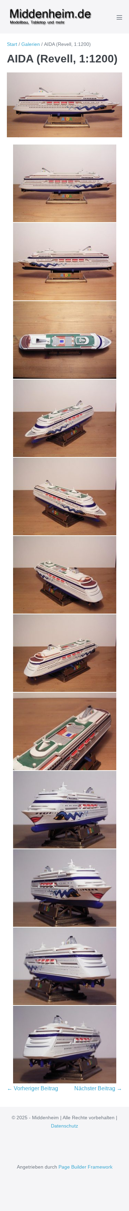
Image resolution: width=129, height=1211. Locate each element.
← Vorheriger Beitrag (32, 1088)
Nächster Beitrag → (98, 1088)
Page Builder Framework (85, 1167)
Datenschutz (64, 1126)
